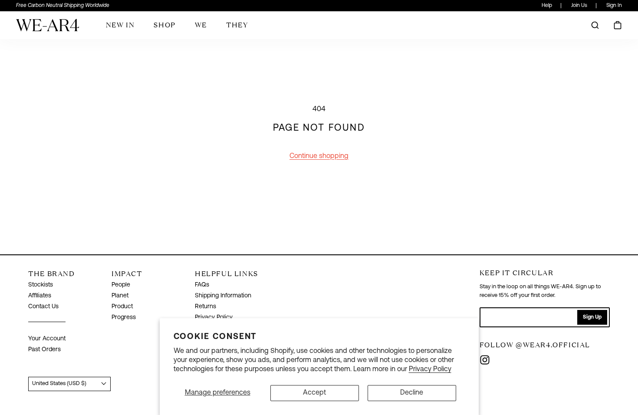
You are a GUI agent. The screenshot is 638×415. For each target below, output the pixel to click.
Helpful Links (226, 273)
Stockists (40, 285)
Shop (164, 24)
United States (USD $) (59, 383)
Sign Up (592, 317)
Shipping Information (223, 296)
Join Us (579, 5)
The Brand (51, 273)
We (201, 24)
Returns (205, 306)
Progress (124, 317)
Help (547, 5)
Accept (314, 392)
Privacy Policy (430, 369)
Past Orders (44, 349)
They (237, 24)
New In (120, 24)
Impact (127, 273)
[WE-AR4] (47, 28)
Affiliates (39, 296)
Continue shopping (319, 156)
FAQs (202, 285)
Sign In (614, 5)
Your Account (47, 339)
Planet (120, 296)
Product (122, 306)
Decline (411, 392)
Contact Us (43, 306)
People (121, 285)
